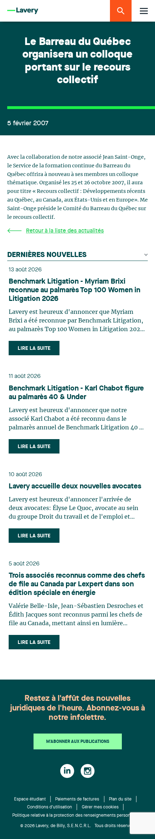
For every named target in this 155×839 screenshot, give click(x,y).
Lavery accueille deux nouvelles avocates (75, 486)
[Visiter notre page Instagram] (87, 771)
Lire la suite (34, 348)
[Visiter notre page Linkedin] (67, 771)
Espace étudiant (30, 799)
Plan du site (120, 799)
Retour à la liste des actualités (65, 231)
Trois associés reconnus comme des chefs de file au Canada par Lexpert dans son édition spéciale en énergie (77, 584)
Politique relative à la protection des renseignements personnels (75, 815)
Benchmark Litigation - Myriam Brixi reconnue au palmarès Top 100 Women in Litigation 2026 (74, 290)
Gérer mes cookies (100, 807)
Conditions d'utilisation (49, 807)
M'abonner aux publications (77, 742)
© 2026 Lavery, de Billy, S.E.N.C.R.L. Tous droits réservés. (77, 826)
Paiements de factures (77, 799)
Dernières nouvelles (47, 255)
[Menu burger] (144, 11)
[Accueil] (22, 11)
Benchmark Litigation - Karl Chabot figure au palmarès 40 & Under (76, 393)
